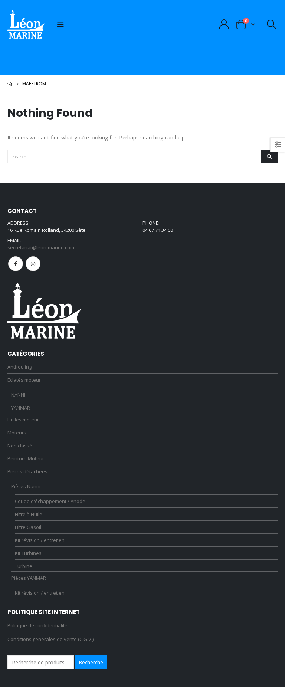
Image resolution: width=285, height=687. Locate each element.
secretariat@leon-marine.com (40, 247)
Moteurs (16, 432)
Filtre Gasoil (28, 527)
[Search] (269, 156)
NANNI (18, 394)
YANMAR (20, 407)
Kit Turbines (28, 553)
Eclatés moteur (24, 380)
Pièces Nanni (25, 486)
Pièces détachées (27, 471)
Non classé (19, 445)
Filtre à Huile (28, 514)
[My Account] (224, 24)
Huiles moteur (23, 419)
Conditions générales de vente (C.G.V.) (50, 639)
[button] (60, 24)
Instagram (33, 263)
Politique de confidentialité (37, 625)
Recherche (91, 662)
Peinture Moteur (25, 458)
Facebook (15, 263)
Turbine (23, 566)
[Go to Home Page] (9, 83)
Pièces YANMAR (28, 578)
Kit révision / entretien (40, 540)
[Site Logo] (26, 24)
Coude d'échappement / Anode (50, 501)
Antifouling (19, 367)
